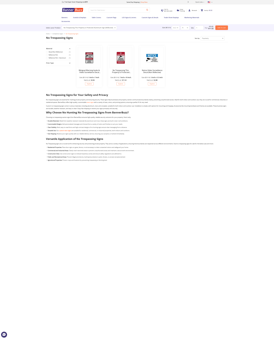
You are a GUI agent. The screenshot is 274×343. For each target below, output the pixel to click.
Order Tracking (182, 10)
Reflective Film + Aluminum (60, 58)
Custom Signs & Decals (150, 17)
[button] (4, 335)
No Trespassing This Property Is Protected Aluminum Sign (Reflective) (88, 28)
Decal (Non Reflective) (60, 52)
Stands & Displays (79, 17)
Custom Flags (111, 17)
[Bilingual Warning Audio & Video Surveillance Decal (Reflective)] (89, 57)
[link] (58, 34)
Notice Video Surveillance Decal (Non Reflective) (152, 71)
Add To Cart (221, 28)
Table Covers (96, 17)
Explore (89, 84)
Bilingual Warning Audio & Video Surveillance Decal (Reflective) (89, 71)
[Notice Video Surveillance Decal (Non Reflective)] (152, 57)
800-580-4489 (168, 10)
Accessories (66, 21)
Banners (65, 17)
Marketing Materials (191, 17)
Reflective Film (60, 55)
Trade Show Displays (171, 17)
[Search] (147, 10)
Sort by (197, 38)
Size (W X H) (166, 28)
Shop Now (144, 2)
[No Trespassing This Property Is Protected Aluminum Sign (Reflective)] (120, 57)
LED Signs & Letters (129, 17)
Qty (192, 28)
